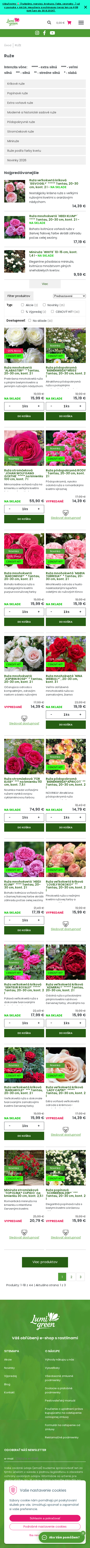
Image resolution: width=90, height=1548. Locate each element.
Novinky (56, 305)
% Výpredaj (36, 312)
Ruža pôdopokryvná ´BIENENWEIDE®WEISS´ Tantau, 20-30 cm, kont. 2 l (66, 371)
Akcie (32, 305)
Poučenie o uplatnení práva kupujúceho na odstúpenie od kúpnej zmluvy (64, 1413)
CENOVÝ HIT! (68, 312)
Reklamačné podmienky (61, 1437)
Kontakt (9, 1392)
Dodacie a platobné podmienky (58, 1390)
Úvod (7, 45)
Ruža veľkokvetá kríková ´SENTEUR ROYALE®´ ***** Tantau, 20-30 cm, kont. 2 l (24, 988)
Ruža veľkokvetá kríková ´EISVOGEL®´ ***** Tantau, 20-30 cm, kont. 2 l (53, 183)
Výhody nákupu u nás (59, 1360)
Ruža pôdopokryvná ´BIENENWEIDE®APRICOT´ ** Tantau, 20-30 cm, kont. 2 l (66, 783)
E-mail (8, 1459)
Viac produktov (45, 1262)
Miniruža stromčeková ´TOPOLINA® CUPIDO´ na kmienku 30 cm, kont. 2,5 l (23, 1193)
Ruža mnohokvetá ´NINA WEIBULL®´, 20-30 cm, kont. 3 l (64, 679)
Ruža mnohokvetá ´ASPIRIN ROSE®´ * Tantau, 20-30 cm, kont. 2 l (23, 679)
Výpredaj (10, 1376)
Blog (7, 1384)
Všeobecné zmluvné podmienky (59, 1378)
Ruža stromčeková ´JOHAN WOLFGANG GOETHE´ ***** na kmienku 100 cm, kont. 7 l (23, 474)
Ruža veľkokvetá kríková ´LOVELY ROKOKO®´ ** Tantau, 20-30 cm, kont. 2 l (66, 886)
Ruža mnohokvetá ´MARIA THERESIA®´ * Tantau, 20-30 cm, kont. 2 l (65, 576)
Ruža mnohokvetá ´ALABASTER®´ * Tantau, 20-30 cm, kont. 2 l (22, 370)
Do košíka (24, 416)
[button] (83, 1533)
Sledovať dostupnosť (66, 518)
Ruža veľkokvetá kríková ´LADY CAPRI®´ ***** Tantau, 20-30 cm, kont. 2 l (66, 1091)
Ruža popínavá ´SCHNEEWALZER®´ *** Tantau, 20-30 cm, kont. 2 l (66, 1194)
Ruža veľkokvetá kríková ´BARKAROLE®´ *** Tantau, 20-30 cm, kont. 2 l (23, 1090)
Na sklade (43, 321)
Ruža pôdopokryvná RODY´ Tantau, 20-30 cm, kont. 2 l (66, 473)
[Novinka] (24, 452)
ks (26, 406)
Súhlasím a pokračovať (45, 1518)
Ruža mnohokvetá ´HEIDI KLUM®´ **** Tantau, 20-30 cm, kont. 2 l (53, 218)
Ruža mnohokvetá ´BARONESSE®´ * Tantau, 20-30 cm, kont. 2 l (22, 576)
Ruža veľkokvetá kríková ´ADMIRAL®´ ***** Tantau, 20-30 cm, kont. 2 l (65, 987)
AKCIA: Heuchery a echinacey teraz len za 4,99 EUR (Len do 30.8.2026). (48, 9)
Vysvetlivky (52, 1368)
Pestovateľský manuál (60, 1401)
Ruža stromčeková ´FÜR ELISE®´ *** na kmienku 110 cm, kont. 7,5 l (23, 782)
